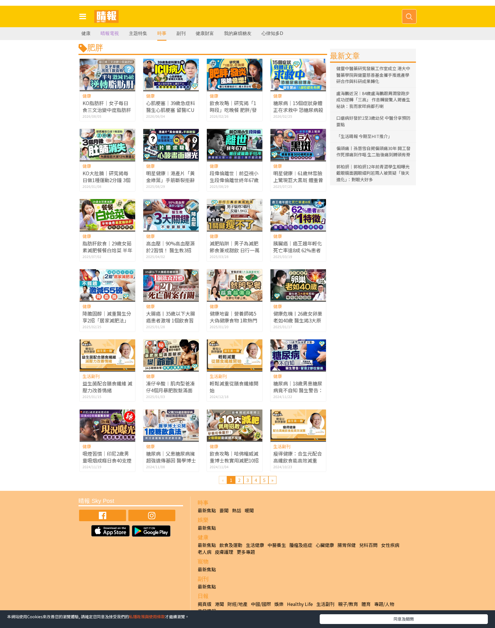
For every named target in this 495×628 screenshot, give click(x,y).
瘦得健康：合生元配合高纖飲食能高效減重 (297, 457)
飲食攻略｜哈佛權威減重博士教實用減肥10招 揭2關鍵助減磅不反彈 (234, 460)
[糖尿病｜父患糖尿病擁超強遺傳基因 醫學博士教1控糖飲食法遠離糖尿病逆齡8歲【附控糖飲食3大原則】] (171, 425)
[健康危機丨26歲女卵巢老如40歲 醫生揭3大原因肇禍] (298, 284)
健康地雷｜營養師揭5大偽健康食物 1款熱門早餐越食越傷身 (233, 320)
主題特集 (138, 33)
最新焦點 (207, 510)
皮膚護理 (224, 551)
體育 (366, 604)
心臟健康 (325, 545)
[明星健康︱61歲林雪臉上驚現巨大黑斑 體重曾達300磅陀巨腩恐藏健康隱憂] (298, 144)
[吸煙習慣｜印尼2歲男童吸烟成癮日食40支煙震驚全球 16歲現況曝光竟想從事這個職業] (107, 425)
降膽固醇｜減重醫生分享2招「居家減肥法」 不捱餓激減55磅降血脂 (106, 320)
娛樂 (279, 604)
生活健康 (255, 545)
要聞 (224, 510)
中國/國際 (261, 604)
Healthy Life (300, 604)
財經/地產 (237, 604)
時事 (161, 33)
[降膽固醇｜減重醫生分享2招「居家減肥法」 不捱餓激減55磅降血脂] (107, 284)
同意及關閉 (404, 619)
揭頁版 (204, 604)
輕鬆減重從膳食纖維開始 (234, 387)
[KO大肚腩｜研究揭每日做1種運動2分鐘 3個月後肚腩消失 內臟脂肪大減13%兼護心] (107, 144)
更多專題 (246, 551)
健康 (86, 33)
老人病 (204, 551)
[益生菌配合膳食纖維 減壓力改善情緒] (107, 355)
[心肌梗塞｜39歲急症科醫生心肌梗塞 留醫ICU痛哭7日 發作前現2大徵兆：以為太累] (171, 74)
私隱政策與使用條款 (147, 616)
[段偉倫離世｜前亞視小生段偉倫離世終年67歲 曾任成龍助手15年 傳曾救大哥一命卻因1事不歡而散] (234, 144)
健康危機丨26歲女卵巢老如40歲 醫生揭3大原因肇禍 (297, 320)
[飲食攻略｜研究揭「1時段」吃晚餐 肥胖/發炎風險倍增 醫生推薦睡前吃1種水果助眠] (234, 74)
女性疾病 (390, 545)
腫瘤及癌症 (300, 545)
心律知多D (272, 33)
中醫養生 (277, 545)
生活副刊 (91, 376)
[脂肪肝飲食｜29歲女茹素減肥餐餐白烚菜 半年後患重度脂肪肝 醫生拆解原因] (107, 214)
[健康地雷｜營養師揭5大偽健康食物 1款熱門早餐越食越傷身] (234, 284)
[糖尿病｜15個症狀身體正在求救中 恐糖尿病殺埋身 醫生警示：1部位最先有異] (298, 74)
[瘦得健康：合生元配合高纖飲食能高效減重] (298, 425)
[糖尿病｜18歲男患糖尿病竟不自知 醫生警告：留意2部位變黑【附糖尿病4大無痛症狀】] (298, 355)
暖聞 (249, 510)
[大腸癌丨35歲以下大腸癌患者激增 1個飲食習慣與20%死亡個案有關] (171, 284)
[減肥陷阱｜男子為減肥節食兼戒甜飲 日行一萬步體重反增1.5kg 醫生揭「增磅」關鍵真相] (234, 214)
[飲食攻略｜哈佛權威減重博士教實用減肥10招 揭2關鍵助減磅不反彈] (234, 425)
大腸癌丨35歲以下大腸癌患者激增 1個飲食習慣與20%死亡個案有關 (170, 320)
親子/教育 (348, 604)
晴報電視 (110, 33)
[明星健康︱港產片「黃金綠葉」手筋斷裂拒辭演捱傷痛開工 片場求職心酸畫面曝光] (171, 144)
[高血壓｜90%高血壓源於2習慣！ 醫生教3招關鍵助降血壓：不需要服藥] (171, 214)
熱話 (236, 510)
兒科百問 (368, 545)
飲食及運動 (230, 545)
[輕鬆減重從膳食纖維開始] (234, 355)
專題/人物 (384, 604)
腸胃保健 (346, 545)
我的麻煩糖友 (238, 33)
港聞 (219, 604)
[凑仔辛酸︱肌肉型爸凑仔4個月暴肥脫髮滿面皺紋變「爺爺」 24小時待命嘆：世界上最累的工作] (171, 355)
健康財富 (205, 33)
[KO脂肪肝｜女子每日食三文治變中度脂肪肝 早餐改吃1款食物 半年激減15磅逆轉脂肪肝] (107, 74)
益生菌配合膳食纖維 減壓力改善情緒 (107, 387)
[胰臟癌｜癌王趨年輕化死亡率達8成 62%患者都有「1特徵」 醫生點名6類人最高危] (298, 214)
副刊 (181, 33)
